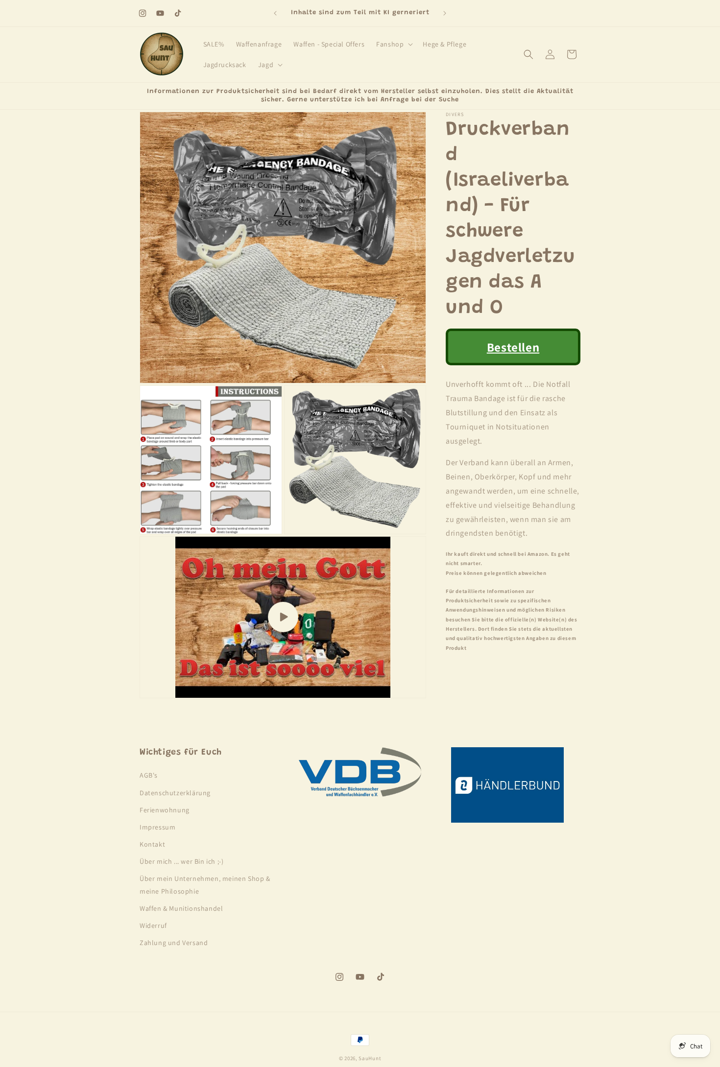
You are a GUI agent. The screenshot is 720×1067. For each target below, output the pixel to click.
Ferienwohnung (165, 810)
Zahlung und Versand (174, 942)
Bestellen (513, 347)
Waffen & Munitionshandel (181, 908)
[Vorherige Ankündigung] (275, 13)
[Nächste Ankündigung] (445, 13)
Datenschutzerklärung (175, 792)
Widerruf (153, 925)
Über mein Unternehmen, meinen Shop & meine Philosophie (205, 885)
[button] (393, 44)
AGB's (149, 775)
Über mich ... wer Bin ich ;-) (181, 861)
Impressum (157, 827)
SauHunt (370, 1058)
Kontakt (152, 844)
